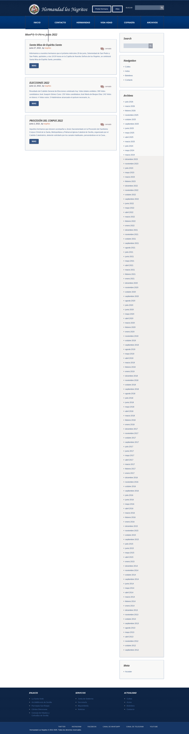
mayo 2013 (129, 632)
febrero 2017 (130, 469)
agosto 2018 (130, 394)
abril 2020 (129, 318)
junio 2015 (129, 548)
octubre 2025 (130, 119)
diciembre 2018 (131, 376)
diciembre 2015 (131, 526)
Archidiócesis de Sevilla (42, 702)
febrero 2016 (130, 517)
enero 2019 (130, 371)
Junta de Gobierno (85, 699)
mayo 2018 (129, 407)
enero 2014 (130, 606)
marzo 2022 (130, 217)
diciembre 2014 (131, 566)
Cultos (127, 67)
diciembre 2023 (131, 159)
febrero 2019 (130, 367)
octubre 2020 (130, 292)
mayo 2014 (129, 588)
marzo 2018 (130, 416)
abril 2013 (129, 637)
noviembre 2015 (131, 531)
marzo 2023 (130, 177)
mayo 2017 (129, 455)
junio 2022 (129, 203)
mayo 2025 (129, 133)
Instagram (76, 727)
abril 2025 (129, 137)
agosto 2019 (130, 349)
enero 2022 (130, 226)
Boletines (129, 76)
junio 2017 (129, 451)
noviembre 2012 (131, 641)
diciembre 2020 (131, 283)
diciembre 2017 (131, 429)
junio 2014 (129, 584)
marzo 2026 (130, 106)
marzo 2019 (130, 363)
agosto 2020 (130, 301)
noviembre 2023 (131, 164)
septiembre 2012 (132, 650)
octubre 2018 (130, 385)
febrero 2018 (130, 420)
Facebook (92, 727)
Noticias (81, 709)
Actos (127, 71)
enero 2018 (130, 425)
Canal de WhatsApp (111, 727)
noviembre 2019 (131, 336)
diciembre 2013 (131, 610)
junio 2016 (129, 500)
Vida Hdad (106, 22)
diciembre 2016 (131, 478)
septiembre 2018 (132, 389)
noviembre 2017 (131, 433)
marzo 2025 (130, 142)
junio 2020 (129, 310)
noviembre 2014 (131, 570)
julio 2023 (129, 168)
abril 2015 (129, 557)
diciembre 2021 (131, 230)
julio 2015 (129, 544)
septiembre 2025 (132, 124)
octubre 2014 (130, 575)
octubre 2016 (130, 486)
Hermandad (83, 22)
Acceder (128, 672)
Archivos (152, 22)
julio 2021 (129, 252)
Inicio (37, 22)
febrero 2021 (130, 274)
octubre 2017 (130, 438)
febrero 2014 (130, 601)
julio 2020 (129, 305)
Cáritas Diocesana (39, 709)
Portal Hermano (101, 9)
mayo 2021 (129, 261)
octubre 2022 (130, 195)
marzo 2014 (130, 597)
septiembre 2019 (132, 345)
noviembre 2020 (131, 287)
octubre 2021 (130, 239)
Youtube (154, 727)
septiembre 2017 (132, 442)
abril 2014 (129, 593)
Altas (117, 9)
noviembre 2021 (131, 234)
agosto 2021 (130, 248)
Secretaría (82, 702)
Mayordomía (83, 706)
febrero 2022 (130, 221)
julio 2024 (129, 146)
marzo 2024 (130, 155)
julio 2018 (129, 398)
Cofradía (129, 22)
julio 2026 (129, 102)
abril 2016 (129, 509)
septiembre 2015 (132, 539)
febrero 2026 (130, 111)
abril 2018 (129, 411)
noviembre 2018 (131, 380)
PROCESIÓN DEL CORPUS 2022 (46, 120)
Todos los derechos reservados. (70, 730)
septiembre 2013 (132, 623)
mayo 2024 (129, 150)
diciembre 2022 (131, 186)
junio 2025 (129, 128)
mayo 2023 (129, 173)
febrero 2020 (130, 327)
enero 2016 (130, 522)
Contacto (60, 22)
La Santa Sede (38, 699)
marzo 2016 (130, 513)
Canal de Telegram (135, 727)
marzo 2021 (130, 270)
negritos (48, 48)
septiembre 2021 (132, 243)
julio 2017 (129, 447)
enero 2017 (130, 473)
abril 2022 (129, 212)
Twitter (61, 727)
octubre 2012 (130, 646)
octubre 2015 (130, 535)
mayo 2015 (129, 553)
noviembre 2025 (131, 115)
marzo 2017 (130, 464)
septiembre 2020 (132, 296)
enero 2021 (130, 279)
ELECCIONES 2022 (39, 82)
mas (34, 65)
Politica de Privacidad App (37, 38)
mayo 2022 (129, 208)
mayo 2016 (129, 504)
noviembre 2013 (131, 615)
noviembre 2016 (131, 482)
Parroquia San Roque (40, 706)
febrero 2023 (130, 181)
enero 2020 (130, 332)
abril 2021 (129, 265)
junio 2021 (129, 257)
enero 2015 (130, 562)
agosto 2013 (130, 628)
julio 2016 (129, 495)
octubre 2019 (130, 341)
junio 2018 (129, 402)
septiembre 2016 (132, 491)
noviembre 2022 (131, 190)
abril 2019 (129, 358)
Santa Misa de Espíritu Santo (45, 45)
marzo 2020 (130, 323)
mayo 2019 (129, 354)
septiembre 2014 (132, 579)
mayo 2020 (129, 314)
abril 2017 (129, 460)
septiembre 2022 (132, 199)
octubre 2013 (130, 619)
